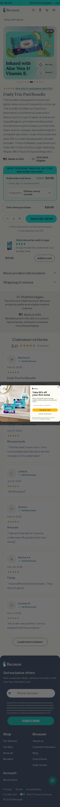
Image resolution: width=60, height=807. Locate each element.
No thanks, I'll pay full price (45, 414)
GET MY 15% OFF (45, 410)
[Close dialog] (58, 387)
